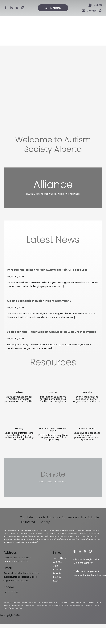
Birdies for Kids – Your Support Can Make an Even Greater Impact (51, 332)
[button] (99, 11)
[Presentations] (87, 408)
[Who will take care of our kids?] (53, 408)
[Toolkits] (53, 372)
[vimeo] (16, 7)
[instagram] (22, 7)
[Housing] (19, 408)
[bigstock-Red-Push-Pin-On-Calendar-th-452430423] (87, 372)
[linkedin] (11, 7)
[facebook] (5, 7)
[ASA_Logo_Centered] (53, 21)
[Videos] (19, 372)
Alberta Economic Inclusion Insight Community (39, 301)
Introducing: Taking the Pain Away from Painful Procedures (47, 270)
